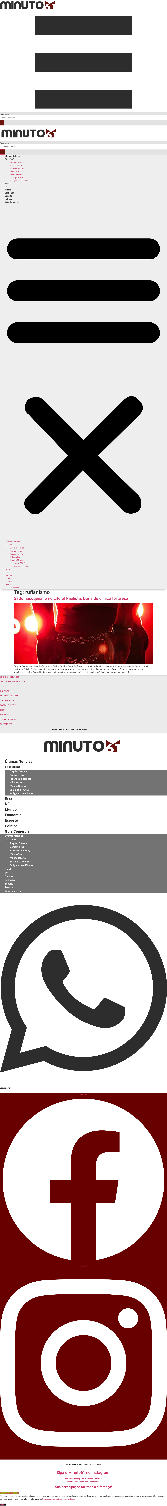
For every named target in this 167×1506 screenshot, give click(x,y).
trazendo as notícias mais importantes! (83, 1482)
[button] (83, 372)
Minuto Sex (15, 171)
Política (8, 199)
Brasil (7, 184)
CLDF (2, 710)
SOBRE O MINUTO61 (9, 677)
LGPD (2, 686)
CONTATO (5, 691)
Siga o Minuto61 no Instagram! (83, 1472)
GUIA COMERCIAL (8, 719)
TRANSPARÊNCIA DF (9, 696)
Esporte (8, 196)
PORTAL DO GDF (8, 705)
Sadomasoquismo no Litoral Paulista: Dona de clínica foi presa (71, 598)
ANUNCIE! (4, 715)
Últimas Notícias (12, 156)
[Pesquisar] (2, 122)
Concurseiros (16, 165)
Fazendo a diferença (19, 168)
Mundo (8, 190)
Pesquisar (4, 114)
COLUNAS (9, 159)
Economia (9, 193)
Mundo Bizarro (16, 175)
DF (6, 187)
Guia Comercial (12, 202)
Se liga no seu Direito (19, 181)
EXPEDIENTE (6, 724)
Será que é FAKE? (17, 178)
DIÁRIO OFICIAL (7, 701)
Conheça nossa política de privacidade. (58, 1499)
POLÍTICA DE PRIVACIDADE (12, 682)
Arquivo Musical (17, 162)
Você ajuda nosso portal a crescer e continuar (83, 1479)
